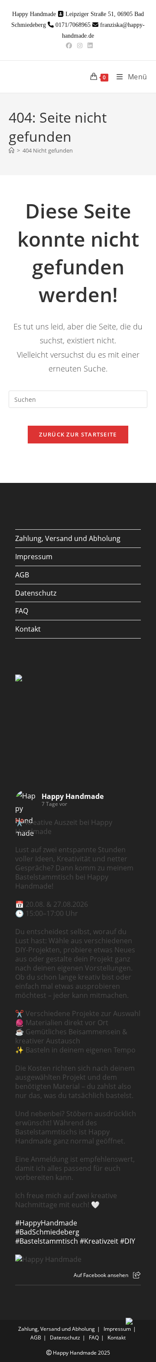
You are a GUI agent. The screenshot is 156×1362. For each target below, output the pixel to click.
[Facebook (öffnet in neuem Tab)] (69, 45)
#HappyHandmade (46, 1223)
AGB (22, 575)
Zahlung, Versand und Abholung (67, 538)
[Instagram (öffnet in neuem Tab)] (80, 45)
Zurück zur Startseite (78, 434)
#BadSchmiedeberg (47, 1232)
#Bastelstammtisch (46, 1241)
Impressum (33, 556)
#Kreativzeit (99, 1241)
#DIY (127, 1241)
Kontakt (28, 629)
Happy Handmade (73, 796)
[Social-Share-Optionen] (137, 1275)
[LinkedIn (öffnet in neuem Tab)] (89, 45)
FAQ (21, 611)
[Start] (11, 150)
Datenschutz (35, 593)
